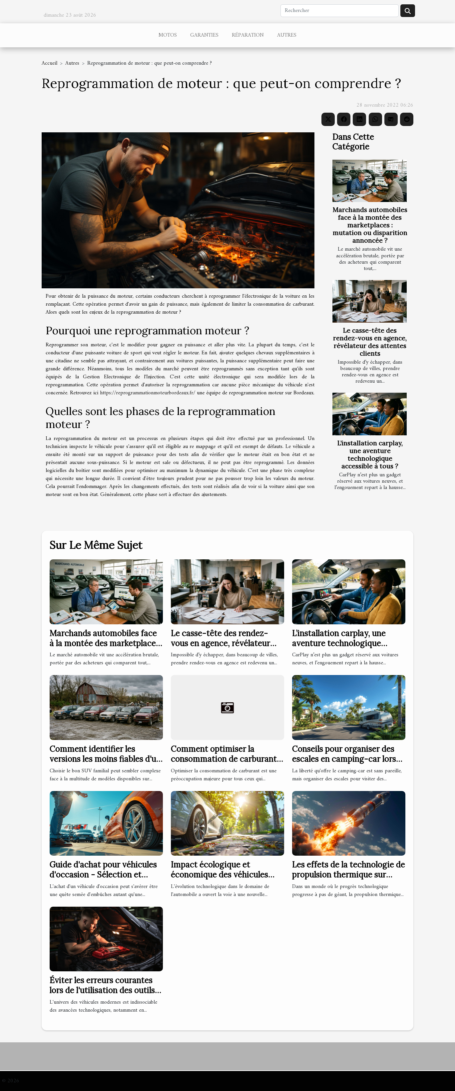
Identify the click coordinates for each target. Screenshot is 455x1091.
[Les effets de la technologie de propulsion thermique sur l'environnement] (348, 823)
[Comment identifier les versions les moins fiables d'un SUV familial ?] (106, 707)
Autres (286, 35)
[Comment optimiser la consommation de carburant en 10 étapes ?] (227, 707)
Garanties (204, 35)
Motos (168, 35)
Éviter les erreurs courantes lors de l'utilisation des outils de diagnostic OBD (102, 990)
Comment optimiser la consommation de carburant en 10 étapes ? (224, 759)
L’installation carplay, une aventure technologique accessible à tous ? (370, 454)
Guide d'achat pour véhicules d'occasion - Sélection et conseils (103, 874)
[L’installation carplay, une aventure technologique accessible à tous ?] (369, 414)
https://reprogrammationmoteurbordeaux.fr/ (147, 393)
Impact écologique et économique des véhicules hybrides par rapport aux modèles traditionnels (219, 879)
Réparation (248, 35)
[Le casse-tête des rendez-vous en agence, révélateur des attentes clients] (369, 301)
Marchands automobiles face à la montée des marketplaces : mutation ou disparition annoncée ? (370, 225)
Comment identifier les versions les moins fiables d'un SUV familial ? (105, 759)
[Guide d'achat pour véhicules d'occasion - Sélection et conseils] (106, 823)
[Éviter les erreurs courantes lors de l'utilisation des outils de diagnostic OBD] (106, 938)
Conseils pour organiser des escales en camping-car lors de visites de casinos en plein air (345, 764)
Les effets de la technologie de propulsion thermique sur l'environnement (348, 874)
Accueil (49, 63)
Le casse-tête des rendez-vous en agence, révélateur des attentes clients (370, 341)
